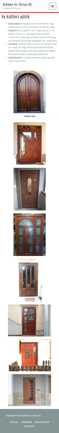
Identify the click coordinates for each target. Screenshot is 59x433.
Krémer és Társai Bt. (17, 4)
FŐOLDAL (14, 422)
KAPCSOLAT (29, 426)
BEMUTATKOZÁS (42, 422)
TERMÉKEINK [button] (26, 422)
